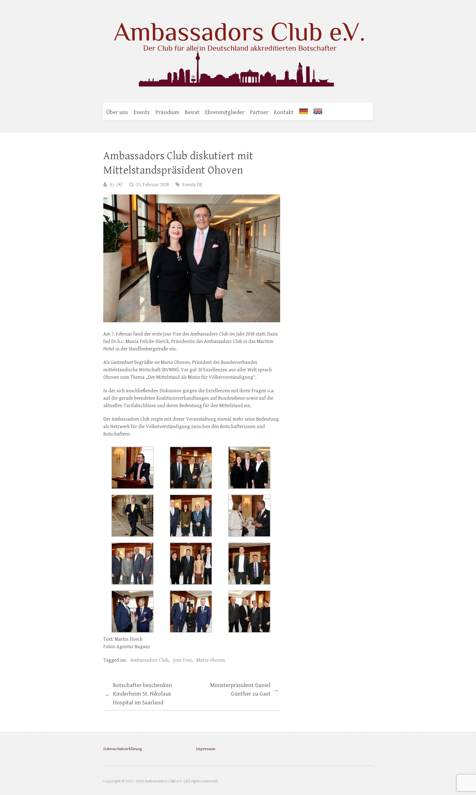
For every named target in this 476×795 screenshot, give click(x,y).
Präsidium (167, 112)
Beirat (192, 112)
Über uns (117, 112)
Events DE (192, 185)
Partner (259, 112)
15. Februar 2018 (152, 185)
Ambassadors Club (149, 660)
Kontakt (284, 112)
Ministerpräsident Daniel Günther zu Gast (244, 689)
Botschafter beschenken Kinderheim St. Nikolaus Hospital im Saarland (138, 694)
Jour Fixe (182, 660)
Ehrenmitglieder (224, 112)
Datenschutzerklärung (122, 749)
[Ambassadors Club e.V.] (238, 48)
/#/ (119, 185)
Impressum (205, 749)
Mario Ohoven (210, 660)
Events (142, 112)
